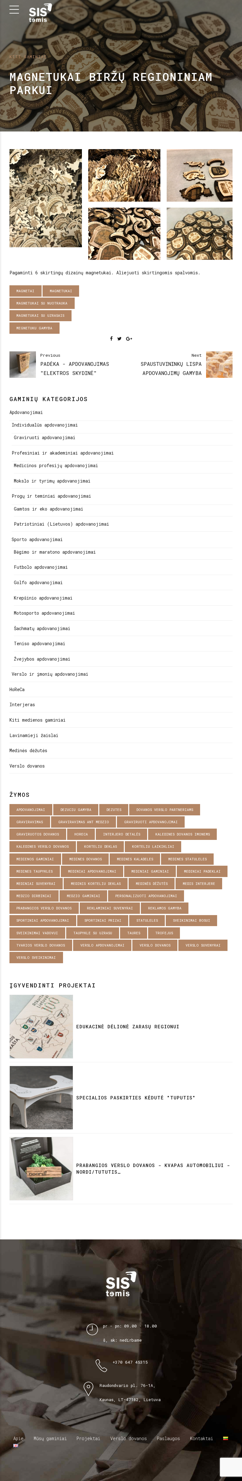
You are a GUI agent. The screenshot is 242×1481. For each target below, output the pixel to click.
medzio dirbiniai (33, 895)
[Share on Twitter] (119, 338)
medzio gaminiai (83, 895)
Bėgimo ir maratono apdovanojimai (55, 552)
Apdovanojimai (26, 412)
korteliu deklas (100, 846)
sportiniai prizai (102, 920)
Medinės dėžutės (28, 750)
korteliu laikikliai (153, 846)
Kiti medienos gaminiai (37, 720)
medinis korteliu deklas (96, 883)
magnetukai (61, 290)
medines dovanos (85, 859)
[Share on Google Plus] (129, 338)
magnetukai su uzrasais (40, 315)
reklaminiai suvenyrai (110, 908)
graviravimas (29, 821)
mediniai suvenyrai (35, 883)
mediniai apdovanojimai (92, 871)
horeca (81, 834)
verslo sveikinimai (36, 957)
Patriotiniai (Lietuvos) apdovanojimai (61, 524)
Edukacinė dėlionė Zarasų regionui (127, 1026)
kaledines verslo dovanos (42, 846)
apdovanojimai (30, 809)
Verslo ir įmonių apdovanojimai (50, 674)
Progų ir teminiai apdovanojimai (51, 496)
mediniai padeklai (202, 871)
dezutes (114, 809)
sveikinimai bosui (191, 920)
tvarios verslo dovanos (40, 945)
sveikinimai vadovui (37, 933)
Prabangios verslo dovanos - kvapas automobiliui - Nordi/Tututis (153, 1168)
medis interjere (199, 883)
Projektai (88, 1438)
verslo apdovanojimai (102, 945)
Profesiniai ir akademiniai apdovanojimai (63, 453)
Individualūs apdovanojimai (45, 425)
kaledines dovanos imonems (182, 834)
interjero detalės (121, 834)
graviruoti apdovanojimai (151, 821)
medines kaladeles (135, 859)
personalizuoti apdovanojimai (146, 895)
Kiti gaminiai (28, 56)
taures (133, 933)
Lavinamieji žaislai (33, 735)
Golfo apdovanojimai (38, 582)
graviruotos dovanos (37, 834)
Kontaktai (201, 1438)
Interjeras (22, 704)
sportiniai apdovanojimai (42, 920)
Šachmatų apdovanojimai (42, 628)
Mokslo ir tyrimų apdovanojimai (52, 481)
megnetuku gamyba (34, 328)
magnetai (25, 290)
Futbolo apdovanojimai (41, 567)
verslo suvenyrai (203, 945)
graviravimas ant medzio (83, 821)
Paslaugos (168, 1438)
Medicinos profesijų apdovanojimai (56, 465)
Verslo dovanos (27, 766)
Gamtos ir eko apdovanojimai (48, 509)
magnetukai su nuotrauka (41, 303)
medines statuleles (187, 859)
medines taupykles (34, 871)
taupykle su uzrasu (92, 933)
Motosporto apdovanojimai (44, 613)
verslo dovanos (155, 945)
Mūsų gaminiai (50, 1438)
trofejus (164, 933)
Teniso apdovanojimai (39, 643)
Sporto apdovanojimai (37, 539)
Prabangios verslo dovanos (44, 908)
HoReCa (17, 689)
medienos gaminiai (35, 859)
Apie (18, 1438)
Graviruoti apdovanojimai (44, 437)
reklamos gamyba (165, 908)
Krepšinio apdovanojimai (43, 598)
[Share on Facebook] (111, 338)
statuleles (147, 920)
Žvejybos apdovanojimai (42, 659)
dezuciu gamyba (75, 809)
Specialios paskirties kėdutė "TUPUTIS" (136, 1097)
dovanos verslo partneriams (164, 809)
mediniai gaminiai (150, 871)
